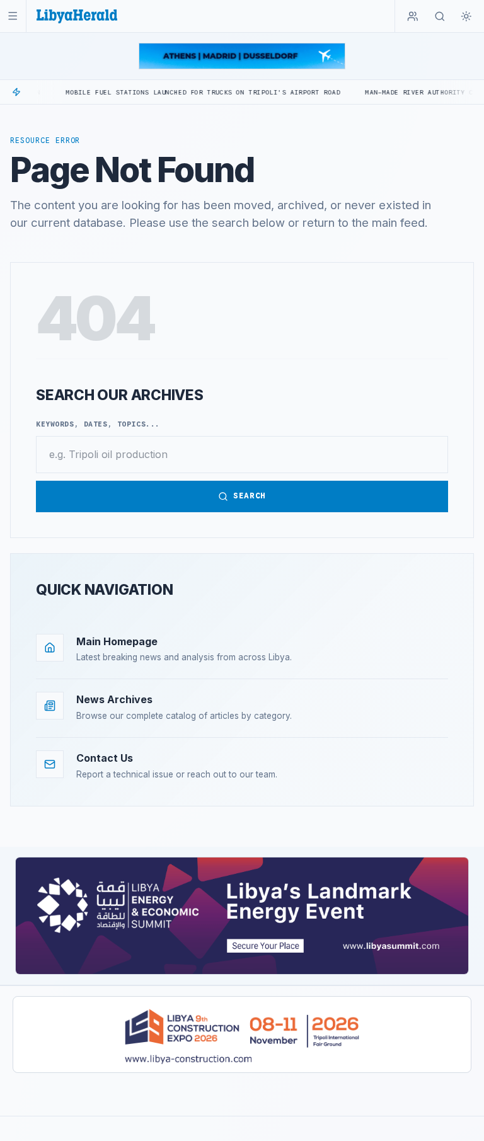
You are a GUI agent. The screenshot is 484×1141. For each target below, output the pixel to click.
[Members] (412, 16)
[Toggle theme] (466, 16)
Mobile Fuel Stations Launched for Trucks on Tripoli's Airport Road (175, 92)
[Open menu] (13, 16)
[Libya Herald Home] (76, 16)
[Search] (439, 16)
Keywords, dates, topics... (98, 424)
